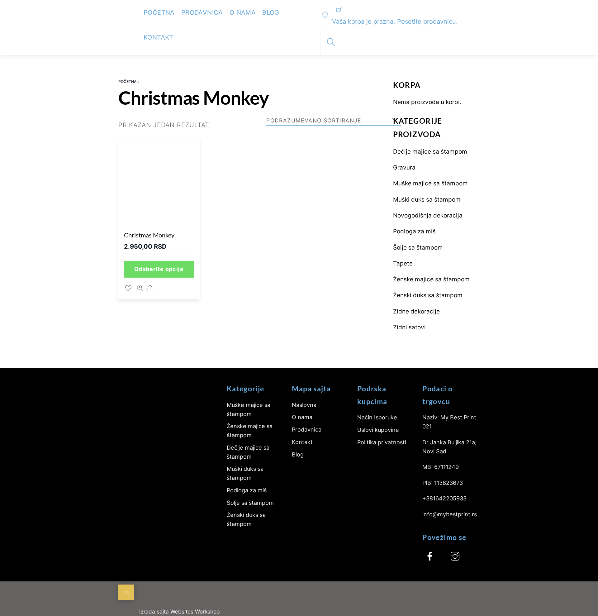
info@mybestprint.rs (449, 514)
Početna (159, 12)
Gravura (404, 167)
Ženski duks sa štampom (428, 295)
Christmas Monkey (149, 235)
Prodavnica (202, 12)
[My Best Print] (126, 10)
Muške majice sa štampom (430, 183)
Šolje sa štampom (418, 247)
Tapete (403, 263)
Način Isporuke (377, 417)
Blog (270, 12)
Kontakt (158, 37)
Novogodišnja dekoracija (428, 215)
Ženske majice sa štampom (431, 279)
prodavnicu (439, 21)
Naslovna (304, 405)
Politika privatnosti (381, 442)
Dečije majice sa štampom (430, 151)
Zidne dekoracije (416, 311)
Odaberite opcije (159, 269)
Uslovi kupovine (378, 430)
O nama (243, 12)
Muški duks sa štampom (427, 199)
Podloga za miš (414, 231)
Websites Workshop (195, 611)
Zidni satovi (409, 327)
